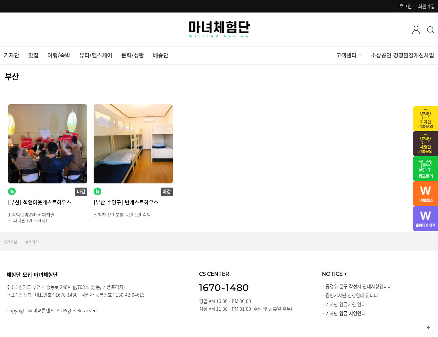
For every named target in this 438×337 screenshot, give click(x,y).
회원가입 (426, 6)
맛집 (33, 55)
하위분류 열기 (360, 55)
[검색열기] (431, 29)
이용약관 (32, 242)
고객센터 (346, 55)
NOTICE (334, 274)
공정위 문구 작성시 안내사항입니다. (359, 286)
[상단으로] (428, 327)
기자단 (11, 55)
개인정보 (10, 242)
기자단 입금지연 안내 (345, 304)
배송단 (160, 55)
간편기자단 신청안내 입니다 (351, 295)
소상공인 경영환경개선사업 (402, 55)
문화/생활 (132, 55)
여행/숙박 (58, 55)
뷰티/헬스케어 (95, 55)
